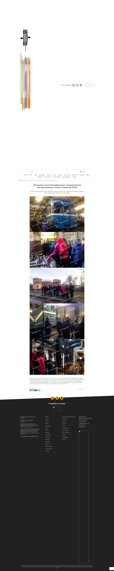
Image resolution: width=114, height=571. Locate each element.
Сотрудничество (65, 428)
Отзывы (63, 435)
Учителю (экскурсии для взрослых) (68, 416)
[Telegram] (39, 390)
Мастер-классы (67, 174)
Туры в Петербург (66, 176)
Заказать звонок (89, 84)
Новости (24, 180)
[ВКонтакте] (30, 390)
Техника (35, 174)
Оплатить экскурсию (66, 432)
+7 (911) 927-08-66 (65, 85)
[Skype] (38, 390)
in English (74, 176)
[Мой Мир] (34, 390)
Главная (20, 180)
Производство (42, 174)
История (26, 174)
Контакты (64, 439)
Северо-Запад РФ (57, 176)
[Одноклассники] (32, 390)
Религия (54, 174)
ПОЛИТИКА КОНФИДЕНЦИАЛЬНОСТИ (28, 424)
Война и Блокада (48, 176)
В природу (60, 174)
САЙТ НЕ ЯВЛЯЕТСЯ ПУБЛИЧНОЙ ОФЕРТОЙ (29, 436)
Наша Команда (65, 437)
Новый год (47, 444)
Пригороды (81, 174)
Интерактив (47, 439)
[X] (36, 390)
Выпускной (40, 176)
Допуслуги (64, 421)
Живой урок (75, 174)
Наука (31, 174)
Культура (49, 174)
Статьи (63, 425)
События (88, 174)
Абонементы (64, 419)
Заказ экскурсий (65, 430)
